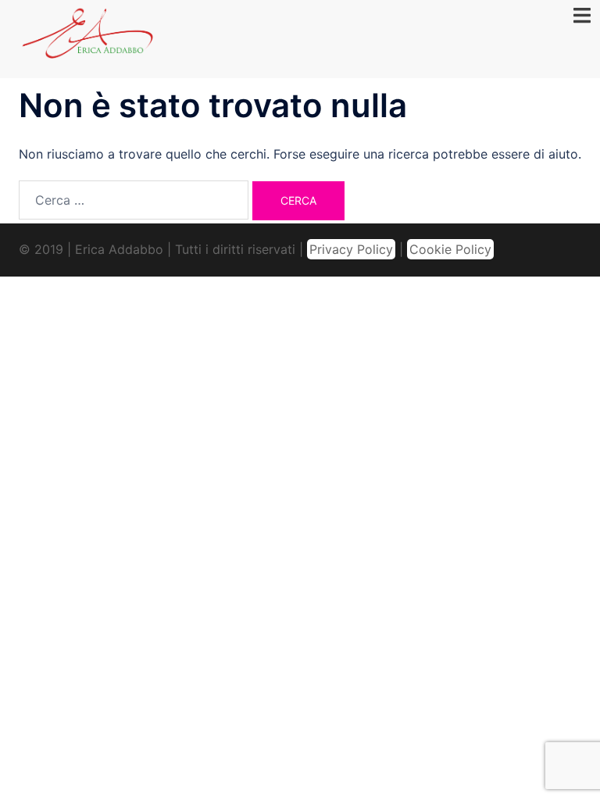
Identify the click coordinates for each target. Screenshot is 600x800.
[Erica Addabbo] (88, 37)
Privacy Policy (351, 249)
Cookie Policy (450, 249)
